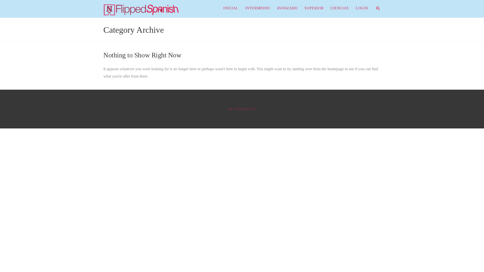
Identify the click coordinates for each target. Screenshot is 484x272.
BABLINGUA (245, 109)
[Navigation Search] (376, 9)
